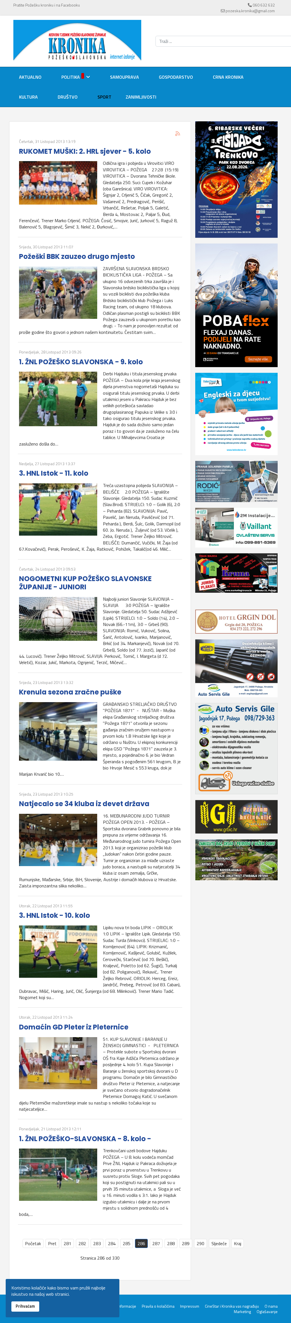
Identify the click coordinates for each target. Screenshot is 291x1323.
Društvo (68, 96)
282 (82, 1243)
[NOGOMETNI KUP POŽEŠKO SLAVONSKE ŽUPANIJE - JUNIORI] (58, 619)
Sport (104, 96)
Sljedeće (219, 1243)
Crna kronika (228, 77)
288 (171, 1243)
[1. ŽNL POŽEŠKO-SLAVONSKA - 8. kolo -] (58, 1175)
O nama (271, 1306)
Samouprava (124, 77)
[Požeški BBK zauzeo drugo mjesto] (58, 293)
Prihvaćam (25, 1306)
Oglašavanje (267, 1311)
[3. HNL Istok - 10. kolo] (58, 951)
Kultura (28, 96)
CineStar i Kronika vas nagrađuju (232, 1306)
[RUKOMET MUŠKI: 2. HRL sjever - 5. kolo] (58, 182)
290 (200, 1243)
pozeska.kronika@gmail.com (250, 11)
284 (112, 1243)
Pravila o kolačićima (158, 1306)
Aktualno (30, 77)
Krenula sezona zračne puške (70, 692)
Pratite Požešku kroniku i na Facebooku (46, 5)
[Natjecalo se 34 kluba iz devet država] (58, 840)
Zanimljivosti (141, 96)
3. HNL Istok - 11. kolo (53, 473)
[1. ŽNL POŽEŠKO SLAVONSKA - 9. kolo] (58, 399)
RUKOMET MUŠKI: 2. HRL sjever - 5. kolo (85, 151)
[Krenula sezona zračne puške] (58, 731)
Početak (33, 1243)
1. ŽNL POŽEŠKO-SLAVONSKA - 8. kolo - (85, 1138)
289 (186, 1243)
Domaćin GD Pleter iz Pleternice (73, 1027)
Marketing (242, 1311)
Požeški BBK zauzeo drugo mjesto (77, 256)
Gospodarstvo (176, 77)
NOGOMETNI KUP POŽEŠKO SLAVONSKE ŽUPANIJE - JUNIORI (85, 583)
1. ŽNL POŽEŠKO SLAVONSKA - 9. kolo (81, 362)
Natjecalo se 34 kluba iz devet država (84, 803)
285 (126, 1243)
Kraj (237, 1243)
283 (97, 1243)
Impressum (189, 1306)
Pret (52, 1243)
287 (156, 1243)
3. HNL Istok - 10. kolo (54, 915)
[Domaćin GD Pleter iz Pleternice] (58, 1063)
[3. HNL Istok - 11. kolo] (58, 509)
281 (67, 1243)
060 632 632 (264, 5)
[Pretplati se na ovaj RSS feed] (177, 133)
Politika (70, 77)
